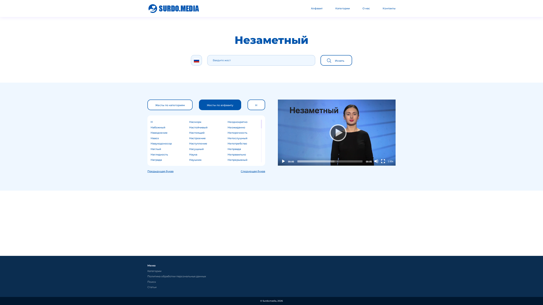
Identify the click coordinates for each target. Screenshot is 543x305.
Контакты (389, 8)
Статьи (152, 287)
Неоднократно (238, 121)
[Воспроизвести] (336, 132)
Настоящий (196, 132)
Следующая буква (253, 171)
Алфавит (317, 8)
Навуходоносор (161, 143)
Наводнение (159, 132)
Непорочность (237, 132)
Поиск (151, 281)
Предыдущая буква (160, 171)
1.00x (390, 161)
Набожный (158, 127)
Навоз (155, 138)
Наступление (198, 143)
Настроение (197, 138)
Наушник (195, 159)
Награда (156, 159)
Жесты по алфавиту (220, 105)
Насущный (196, 149)
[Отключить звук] (376, 161)
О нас (366, 8)
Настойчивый (198, 127)
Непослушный (237, 138)
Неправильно (237, 154)
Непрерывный (237, 159)
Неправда (234, 149)
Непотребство (237, 143)
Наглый (156, 149)
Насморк (195, 121)
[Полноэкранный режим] (383, 161)
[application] (337, 133)
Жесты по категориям (170, 105)
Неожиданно (236, 127)
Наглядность (159, 154)
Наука (193, 154)
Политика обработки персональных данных (176, 276)
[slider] (329, 161)
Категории (342, 8)
